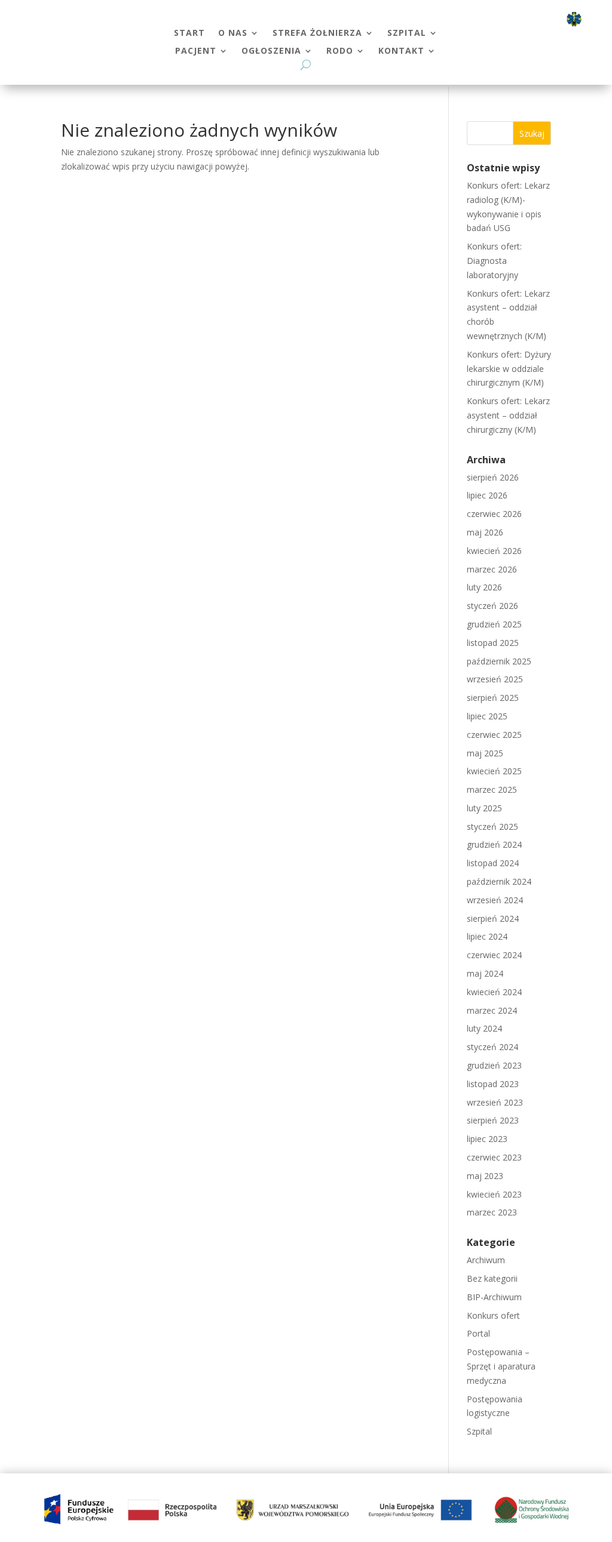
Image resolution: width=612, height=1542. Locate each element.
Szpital (479, 1431)
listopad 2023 (493, 1083)
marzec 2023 (492, 1212)
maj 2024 (485, 973)
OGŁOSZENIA (271, 51)
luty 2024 (484, 1028)
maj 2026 (485, 532)
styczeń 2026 (492, 605)
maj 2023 (485, 1175)
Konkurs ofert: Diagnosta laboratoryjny (494, 261)
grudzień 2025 (494, 624)
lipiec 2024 (487, 936)
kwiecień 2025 (494, 771)
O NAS (232, 33)
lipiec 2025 (487, 716)
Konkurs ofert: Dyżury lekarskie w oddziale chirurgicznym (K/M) (509, 369)
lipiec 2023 (487, 1138)
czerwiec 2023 (494, 1157)
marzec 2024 (492, 1010)
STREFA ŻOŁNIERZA (317, 33)
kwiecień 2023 (494, 1194)
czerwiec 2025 (494, 734)
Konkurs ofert (493, 1315)
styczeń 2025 (492, 826)
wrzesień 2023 (495, 1102)
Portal (478, 1333)
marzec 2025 (492, 789)
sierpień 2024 (493, 918)
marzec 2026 (492, 569)
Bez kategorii (492, 1278)
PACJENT (195, 51)
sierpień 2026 (493, 477)
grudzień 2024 (494, 844)
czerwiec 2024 (494, 955)
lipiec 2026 (487, 495)
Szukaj (531, 133)
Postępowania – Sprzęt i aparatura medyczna (501, 1366)
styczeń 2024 (492, 1046)
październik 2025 (499, 661)
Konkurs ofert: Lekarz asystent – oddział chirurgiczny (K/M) (508, 415)
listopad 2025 (493, 642)
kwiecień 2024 (494, 992)
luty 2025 (484, 808)
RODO (339, 51)
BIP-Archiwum (494, 1297)
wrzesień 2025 (495, 679)
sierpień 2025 (493, 697)
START (189, 33)
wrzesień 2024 (495, 900)
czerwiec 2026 (494, 513)
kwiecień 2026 (494, 550)
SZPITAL (406, 33)
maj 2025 (485, 753)
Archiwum (486, 1260)
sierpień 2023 (493, 1120)
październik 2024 (499, 881)
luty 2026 (484, 587)
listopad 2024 (493, 863)
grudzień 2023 (494, 1065)
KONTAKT (401, 51)
